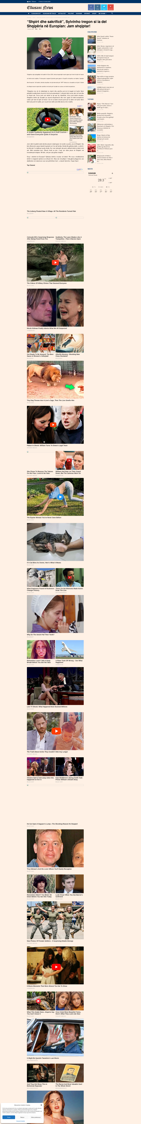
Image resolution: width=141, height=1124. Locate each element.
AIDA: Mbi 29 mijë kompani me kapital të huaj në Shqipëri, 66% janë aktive (105, 57)
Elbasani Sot (36, 13)
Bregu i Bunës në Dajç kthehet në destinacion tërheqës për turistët (103, 137)
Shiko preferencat (35, 1117)
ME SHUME (102, 13)
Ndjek (97, 5)
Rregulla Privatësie (20, 1121)
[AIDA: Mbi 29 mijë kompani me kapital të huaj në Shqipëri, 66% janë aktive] (92, 59)
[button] (41, 1105)
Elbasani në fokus (49, 13)
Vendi (91, 99)
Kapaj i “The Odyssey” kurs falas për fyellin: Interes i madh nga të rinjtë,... (105, 105)
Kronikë (87, 13)
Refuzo (22, 1117)
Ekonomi (79, 13)
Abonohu (110, 5)
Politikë (71, 13)
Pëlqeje (91, 5)
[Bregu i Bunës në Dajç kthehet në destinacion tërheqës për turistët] (92, 138)
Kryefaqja (29, 17)
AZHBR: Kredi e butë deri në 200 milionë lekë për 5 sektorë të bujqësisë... (105, 89)
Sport (94, 13)
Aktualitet (62, 13)
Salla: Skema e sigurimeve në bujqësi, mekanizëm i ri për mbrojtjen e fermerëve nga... (105, 48)
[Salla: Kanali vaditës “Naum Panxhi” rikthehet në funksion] (92, 39)
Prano (8, 1117)
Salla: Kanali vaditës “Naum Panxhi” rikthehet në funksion (105, 38)
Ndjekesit (104, 5)
